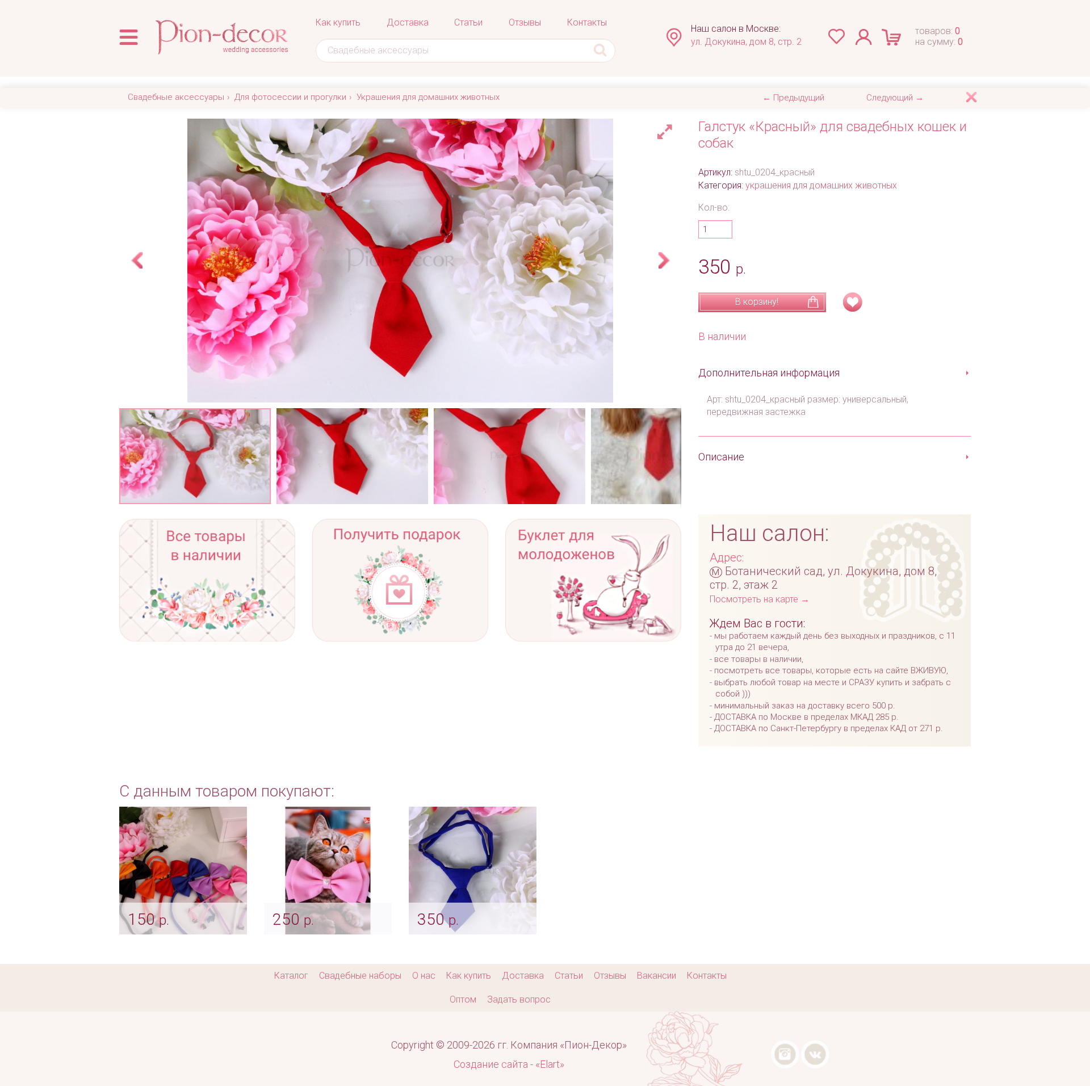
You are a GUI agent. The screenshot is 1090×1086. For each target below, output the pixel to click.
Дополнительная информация (769, 373)
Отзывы (525, 22)
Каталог (291, 975)
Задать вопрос (519, 999)
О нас (423, 975)
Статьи (468, 22)
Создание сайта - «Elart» (509, 1064)
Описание (721, 457)
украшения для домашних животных (821, 185)
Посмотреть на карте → (760, 599)
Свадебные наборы (360, 975)
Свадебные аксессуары (176, 97)
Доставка (408, 22)
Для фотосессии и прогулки (290, 97)
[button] (666, 129)
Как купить (338, 22)
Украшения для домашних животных (428, 97)
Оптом (463, 999)
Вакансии (656, 975)
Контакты (587, 22)
